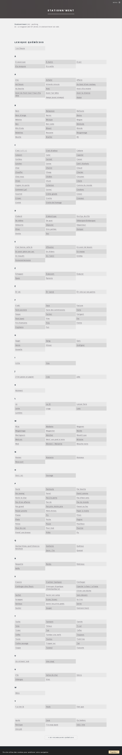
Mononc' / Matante (54, 444)
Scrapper (19, 599)
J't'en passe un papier (24, 377)
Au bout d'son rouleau (86, 84)
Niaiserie (49, 457)
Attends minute (52, 84)
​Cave (48, 720)
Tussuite (80, 648)
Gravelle (18, 349)
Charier (49, 168)
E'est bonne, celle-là (23, 247)
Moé (17, 444)
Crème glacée (51, 194)
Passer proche (21, 511)
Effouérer (50, 247)
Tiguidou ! (114, 752)
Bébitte (18, 119)
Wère (17, 693)
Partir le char (21, 498)
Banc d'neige (20, 115)
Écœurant (50, 274)
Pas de (49, 502)
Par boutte (81, 489)
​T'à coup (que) (52, 725)
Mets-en (18, 439)
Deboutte (19, 225)
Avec (48, 88)
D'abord (18, 216)
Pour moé (50, 528)
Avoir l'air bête (52, 93)
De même (19, 220)
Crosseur (80, 198)
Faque (18, 314)
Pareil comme (82, 493)
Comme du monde (84, 185)
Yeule (48, 707)
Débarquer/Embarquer (86, 220)
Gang (48, 341)
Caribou (18, 159)
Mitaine (80, 439)
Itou (48, 363)
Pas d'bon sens (83, 498)
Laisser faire (82, 404)
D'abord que (51, 216)
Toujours (80, 635)
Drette (18, 233)
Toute (17, 639)
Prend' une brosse (22, 532)
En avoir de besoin (84, 247)
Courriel (18, 194)
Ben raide (50, 124)
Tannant (49, 622)
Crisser (18, 198)
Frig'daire (19, 327)
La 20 (48, 404)
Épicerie (49, 278)
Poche (48, 519)
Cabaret (18, 155)
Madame (49, 426)
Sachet (18, 595)
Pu (78, 532)
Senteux (18, 604)
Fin (78, 318)
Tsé (78, 643)
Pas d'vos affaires (22, 502)
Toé (47, 630)
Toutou (49, 639)
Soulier (18, 608)
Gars (78, 341)
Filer (48, 318)
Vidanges (19, 679)
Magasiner (50, 431)
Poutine (80, 528)
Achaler (49, 80)
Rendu (48, 564)
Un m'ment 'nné (22, 661)
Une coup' (50, 661)
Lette (17, 408)
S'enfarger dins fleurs (24, 586)
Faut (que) (19, 318)
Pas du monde (83, 502)
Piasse (18, 515)
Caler (48, 155)
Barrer (48, 115)
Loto (78, 408)
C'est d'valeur (52, 150)
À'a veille (50, 66)
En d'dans (50, 251)
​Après (17, 720)
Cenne (48, 163)
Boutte (18, 137)
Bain (17, 111)
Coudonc (80, 189)
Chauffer (19, 172)
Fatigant (80, 314)
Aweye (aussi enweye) (55, 97)
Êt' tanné (50, 292)
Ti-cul (79, 626)
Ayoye (79, 97)
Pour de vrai (20, 528)
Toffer (79, 630)
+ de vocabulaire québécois (61, 737)
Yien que (80, 707)
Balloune (80, 111)
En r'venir (50, 256)
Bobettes (19, 132)
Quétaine (50, 546)
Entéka (80, 256)
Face (48, 305)
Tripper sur (51, 643)
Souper (49, 608)
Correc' (49, 189)
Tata (17, 626)
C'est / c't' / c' (21, 150)
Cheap (48, 172)
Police (17, 524)
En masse (81, 251)
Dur (47, 233)
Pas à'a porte (51, 498)
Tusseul (49, 648)
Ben (17, 124)
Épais (17, 278)
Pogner (80, 519)
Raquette (19, 564)
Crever (79, 194)
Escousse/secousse (23, 260)
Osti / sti (19, 475)
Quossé (80, 550)
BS (78, 137)
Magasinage (20, 431)
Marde (79, 431)
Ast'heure (19, 84)
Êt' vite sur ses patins (86, 292)
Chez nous (19, 176)
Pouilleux (80, 524)
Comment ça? (21, 189)
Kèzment (19, 390)
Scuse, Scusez (51, 599)
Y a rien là (19, 707)
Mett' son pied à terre (55, 439)
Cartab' (49, 159)
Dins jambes (51, 229)
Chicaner (80, 176)
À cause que (20, 62)
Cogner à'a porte (22, 185)
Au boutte (19, 88)
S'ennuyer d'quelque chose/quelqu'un (54, 587)
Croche (49, 198)
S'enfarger (81, 582)
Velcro (79, 675)
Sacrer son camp (53, 595)
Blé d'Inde (19, 128)
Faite (79, 310)
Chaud (79, 168)
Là (16, 404)
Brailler (49, 137)
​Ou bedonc (81, 720)
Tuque (18, 648)
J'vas (48, 377)
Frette (79, 323)
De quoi (49, 220)
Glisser (49, 345)
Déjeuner (49, 225)
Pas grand (19, 506)
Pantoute (50, 489)
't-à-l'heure (20, 48)
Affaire (79, 80)
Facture (80, 305)
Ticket (18, 630)
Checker (80, 172)
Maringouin (20, 435)
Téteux (49, 626)
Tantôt (80, 622)
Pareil (48, 493)
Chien (17, 181)
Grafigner (81, 345)
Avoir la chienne (83, 93)
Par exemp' (20, 493)
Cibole (79, 181)
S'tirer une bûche (84, 591)
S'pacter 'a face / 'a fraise (87, 586)
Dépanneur (81, 225)
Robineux (80, 564)
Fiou (48, 323)
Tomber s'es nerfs (53, 635)
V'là (16, 675)
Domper (80, 229)
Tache (17, 622)
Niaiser (18, 457)
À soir (79, 62)
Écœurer (80, 274)
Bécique (49, 119)
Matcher (49, 435)
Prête (48, 532)
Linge (48, 408)
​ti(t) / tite (81, 725)
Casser (79, 159)
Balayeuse (50, 111)
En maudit (19, 256)
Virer (48, 679)
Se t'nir (80, 599)
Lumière (18, 413)
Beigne (79, 119)
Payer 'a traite (83, 511)
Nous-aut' (19, 462)
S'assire (18, 582)
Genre (17, 345)
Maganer (80, 426)
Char (17, 168)
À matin (49, 62)
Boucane (49, 132)
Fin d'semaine (21, 323)
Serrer (79, 604)
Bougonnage (82, 132)
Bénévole (80, 124)
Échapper (19, 274)
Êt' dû (18, 292)
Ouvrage (49, 475)
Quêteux (80, 546)
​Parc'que (19, 725)
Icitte (17, 363)
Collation (50, 185)
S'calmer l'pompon (54, 582)
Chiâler (49, 176)
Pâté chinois (51, 511)
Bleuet (49, 128)
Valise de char (52, 675)
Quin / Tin (50, 550)
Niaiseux (80, 457)
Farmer (49, 314)
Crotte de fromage (54, 202)
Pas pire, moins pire (54, 506)
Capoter (80, 155)
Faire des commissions (55, 310)
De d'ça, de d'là (83, 216)
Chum (48, 181)
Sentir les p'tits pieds (55, 604)
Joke (78, 377)
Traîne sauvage (21, 643)
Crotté (18, 202)
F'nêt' (17, 305)
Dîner (17, 229)
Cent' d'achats (83, 163)
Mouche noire (82, 444)
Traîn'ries (81, 639)
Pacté (17, 489)
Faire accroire (21, 310)
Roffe (17, 568)
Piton (79, 515)
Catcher (18, 163)
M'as (17, 426)
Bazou (79, 115)
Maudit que (82, 435)
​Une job (18, 729)
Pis (47, 515)
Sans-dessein (82, 595)
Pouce (48, 524)
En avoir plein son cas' (24, 251)
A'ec (17, 80)
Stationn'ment (83, 608)
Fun (47, 327)
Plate (17, 519)
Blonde (80, 128)
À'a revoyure (20, 66)
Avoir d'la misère (84, 88)
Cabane (80, 150)
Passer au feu (82, 506)
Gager (17, 341)
